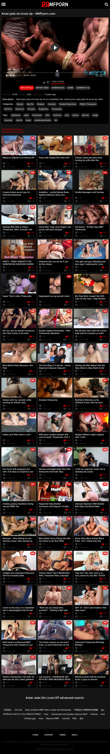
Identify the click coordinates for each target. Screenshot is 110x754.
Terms (62, 735)
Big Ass (20, 104)
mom (41, 718)
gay (102, 710)
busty (28, 120)
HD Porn (8, 109)
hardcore (57, 115)
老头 (81, 718)
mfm (47, 115)
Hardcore (20, 109)
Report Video (42, 88)
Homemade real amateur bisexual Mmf (69, 714)
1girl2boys (15, 115)
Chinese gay (30, 718)
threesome (37, 115)
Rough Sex (43, 109)
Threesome (57, 109)
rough (95, 115)
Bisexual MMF (52, 718)
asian (26, 115)
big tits (19, 120)
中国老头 (7, 710)
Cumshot (52, 104)
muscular (8, 120)
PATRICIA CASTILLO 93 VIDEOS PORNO (22, 714)
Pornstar (31, 109)
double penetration (43, 120)
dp (56, 120)
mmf (103, 714)
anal (67, 115)
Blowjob (40, 104)
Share (70, 88)
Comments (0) (83, 88)
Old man (18, 710)
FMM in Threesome (88, 104)
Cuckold (66, 718)
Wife (74, 718)
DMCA (74, 735)
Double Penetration (67, 104)
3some (75, 115)
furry (46, 714)
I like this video (44, 82)
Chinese (94, 714)
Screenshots (58, 88)
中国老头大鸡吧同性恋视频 (86, 710)
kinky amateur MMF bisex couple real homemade (48, 710)
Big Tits (30, 104)
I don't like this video (47, 82)
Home (35, 735)
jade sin (85, 115)
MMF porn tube (52, 749)
